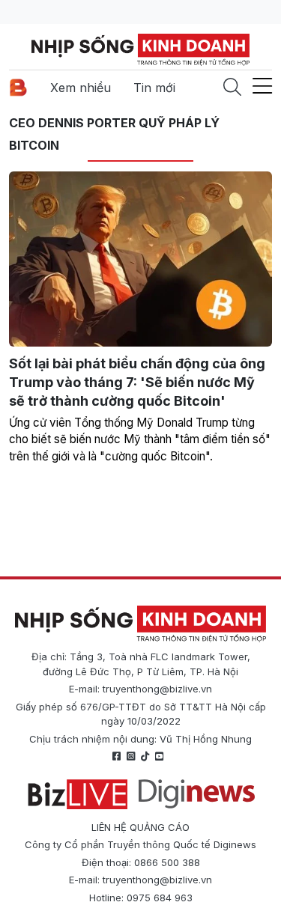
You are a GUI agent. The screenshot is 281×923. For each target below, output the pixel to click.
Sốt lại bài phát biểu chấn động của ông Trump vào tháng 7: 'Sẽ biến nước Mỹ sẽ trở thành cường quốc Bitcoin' (137, 382)
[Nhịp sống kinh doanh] (140, 624)
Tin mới (154, 87)
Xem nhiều (80, 87)
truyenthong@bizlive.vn (157, 689)
